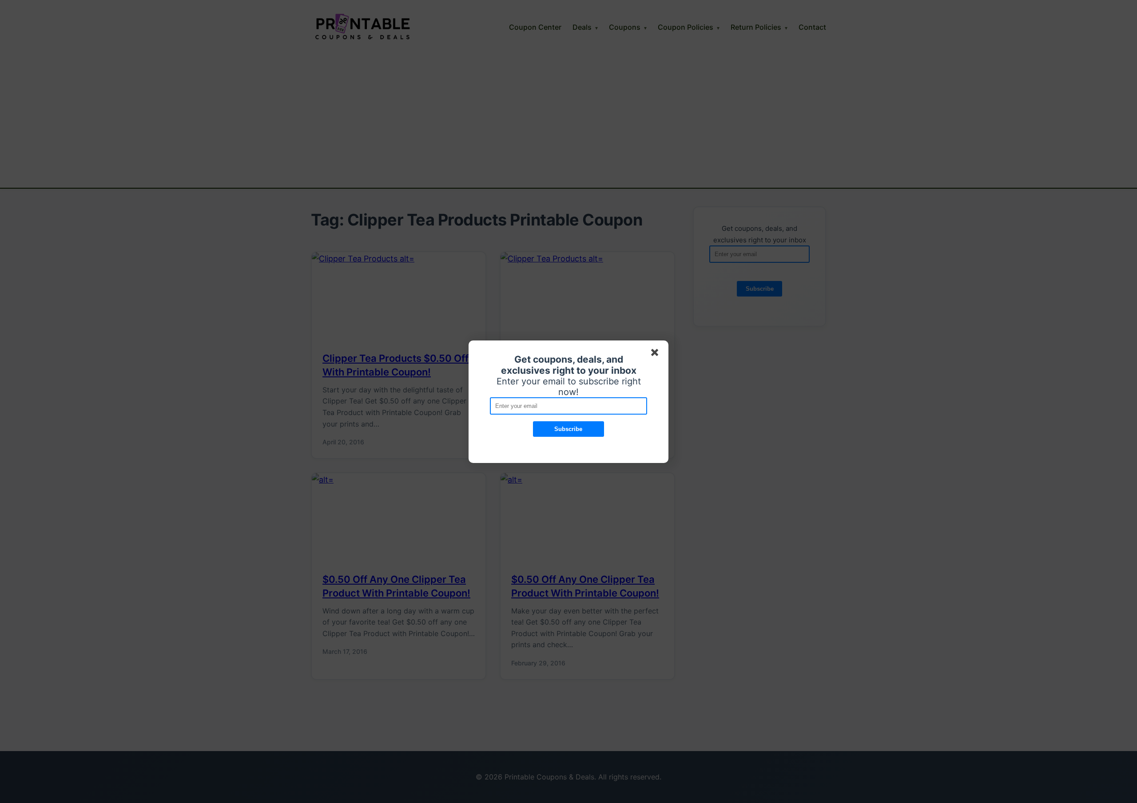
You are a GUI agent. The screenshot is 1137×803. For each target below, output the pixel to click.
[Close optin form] (656, 354)
